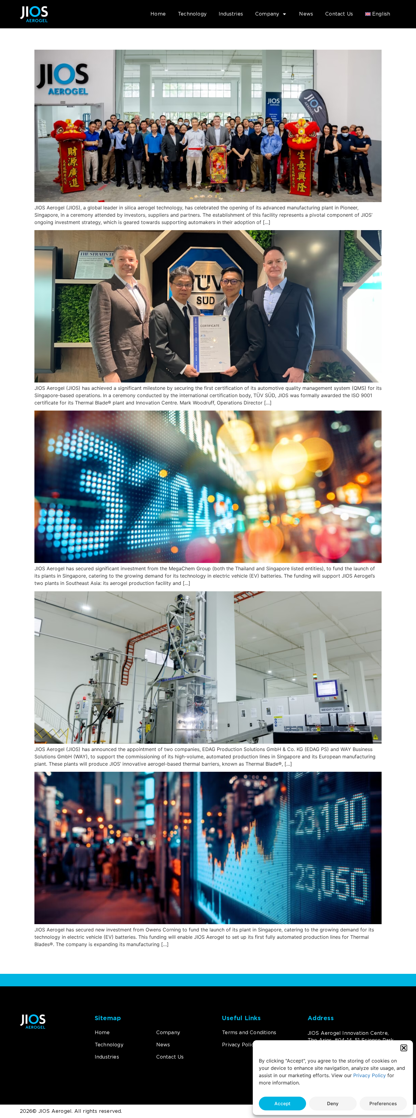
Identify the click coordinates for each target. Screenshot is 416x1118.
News (306, 14)
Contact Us (339, 14)
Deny (333, 1103)
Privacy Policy (369, 1075)
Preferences (383, 1103)
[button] (404, 1048)
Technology (192, 14)
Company (267, 14)
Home (158, 14)
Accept (282, 1103)
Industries (231, 14)
